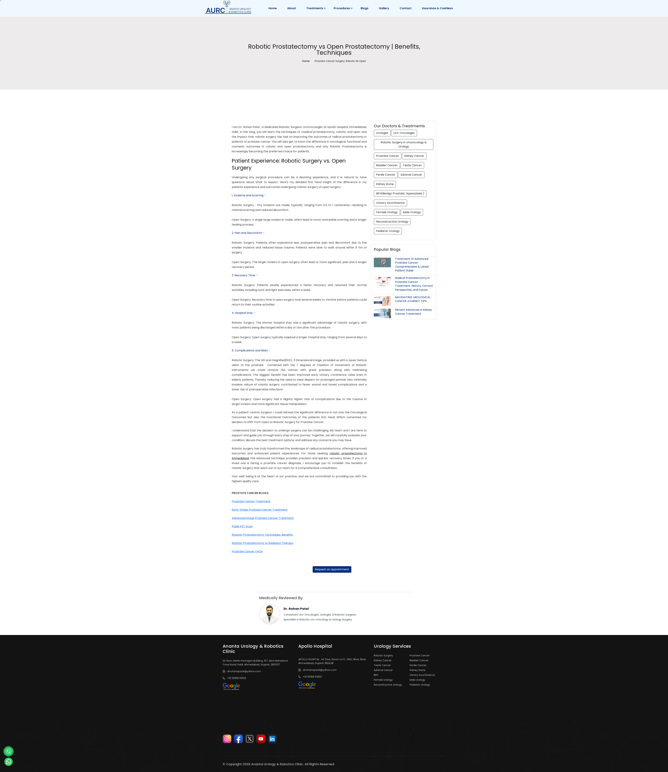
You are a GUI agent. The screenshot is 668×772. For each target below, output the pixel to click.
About (291, 8)
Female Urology (387, 212)
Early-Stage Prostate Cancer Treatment (260, 510)
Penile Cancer (385, 175)
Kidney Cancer (414, 156)
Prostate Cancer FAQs (247, 551)
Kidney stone (385, 184)
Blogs (364, 8)
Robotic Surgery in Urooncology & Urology (404, 144)
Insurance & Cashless (437, 8)
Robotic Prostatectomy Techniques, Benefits (262, 535)
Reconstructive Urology (392, 222)
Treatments (314, 8)
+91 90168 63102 (236, 678)
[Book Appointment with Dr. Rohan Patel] (9, 751)
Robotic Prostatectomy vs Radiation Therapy (262, 543)
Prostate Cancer (387, 156)
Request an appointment (332, 569)
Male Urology (412, 212)
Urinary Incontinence (390, 203)
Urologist (382, 133)
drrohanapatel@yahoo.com (243, 671)
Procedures (342, 8)
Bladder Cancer (387, 165)
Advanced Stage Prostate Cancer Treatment (263, 518)
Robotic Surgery (383, 655)
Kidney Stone (418, 670)
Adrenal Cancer (411, 175)
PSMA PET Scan (242, 526)
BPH (376, 675)
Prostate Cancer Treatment (251, 501)
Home (272, 8)
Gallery (384, 8)
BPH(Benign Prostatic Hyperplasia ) (400, 193)
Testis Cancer (412, 165)
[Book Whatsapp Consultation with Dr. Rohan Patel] (8, 762)
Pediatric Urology (388, 231)
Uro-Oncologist (404, 133)
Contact (406, 8)
